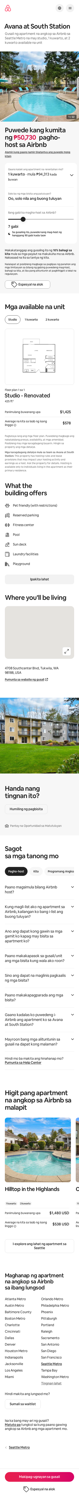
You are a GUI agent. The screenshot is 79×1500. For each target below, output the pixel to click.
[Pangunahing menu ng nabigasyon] (70, 8)
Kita (36, 871)
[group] (41, 203)
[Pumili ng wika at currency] (60, 8)
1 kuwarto (31, 319)
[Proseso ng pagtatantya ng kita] (15, 425)
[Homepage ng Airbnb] (8, 8)
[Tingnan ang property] (38, 1175)
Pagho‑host (16, 871)
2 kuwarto (52, 319)
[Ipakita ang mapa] (39, 632)
